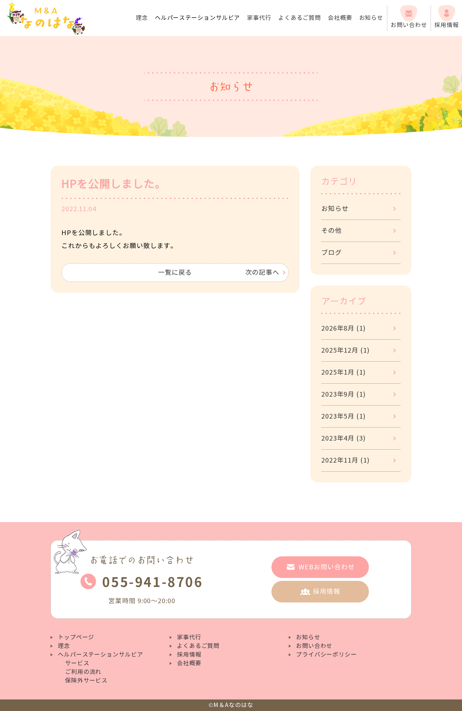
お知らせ (371, 17)
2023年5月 (343, 416)
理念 (142, 17)
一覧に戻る (175, 273)
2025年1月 (343, 372)
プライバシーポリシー (326, 654)
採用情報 (189, 654)
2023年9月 (343, 394)
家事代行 (259, 17)
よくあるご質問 (299, 17)
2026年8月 (343, 328)
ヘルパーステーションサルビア (100, 654)
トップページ (76, 637)
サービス (77, 663)
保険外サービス (86, 680)
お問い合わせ (314, 645)
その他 (331, 231)
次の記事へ (262, 273)
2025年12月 (345, 350)
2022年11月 (345, 460)
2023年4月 (343, 438)
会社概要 (340, 17)
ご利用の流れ (83, 671)
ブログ (331, 253)
